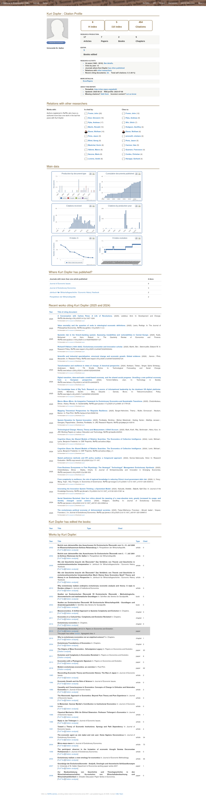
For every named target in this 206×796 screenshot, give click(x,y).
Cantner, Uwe (131, 145)
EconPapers (88, 81)
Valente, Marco (94, 149)
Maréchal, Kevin (94, 145)
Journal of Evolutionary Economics (63, 288)
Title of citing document (67, 312)
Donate (162, 3)
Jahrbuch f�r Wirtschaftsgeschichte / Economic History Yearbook (74, 292)
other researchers (104, 70)
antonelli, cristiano (133, 136)
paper (83, 320)
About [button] (200, 3)
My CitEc (146, 3)
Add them (105, 94)
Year (51, 312)
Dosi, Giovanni (94, 118)
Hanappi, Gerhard (133, 158)
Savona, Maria (94, 154)
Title (59, 528)
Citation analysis (71, 550)
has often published (116, 68)
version (77, 633)
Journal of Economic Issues (60, 283)
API (154, 3)
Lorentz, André (94, 158)
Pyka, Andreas (94, 122)
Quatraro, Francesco (134, 149)
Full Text (61, 550)
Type (89, 528)
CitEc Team (119, 794)
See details (108, 63)
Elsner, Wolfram (94, 131)
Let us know (131, 94)
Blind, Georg (93, 140)
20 (108, 72)
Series (45, 3)
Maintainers (172, 3)
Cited (120, 528)
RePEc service (52, 794)
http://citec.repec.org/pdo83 (105, 89)
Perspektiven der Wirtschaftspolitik (63, 297)
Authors (36, 3)
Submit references (188, 3)
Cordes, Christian (133, 154)
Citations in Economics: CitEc (16, 3)
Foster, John (93, 113)
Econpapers (70, 320)
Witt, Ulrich (130, 122)
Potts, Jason (93, 136)
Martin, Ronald (94, 127)
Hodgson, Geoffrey (133, 127)
